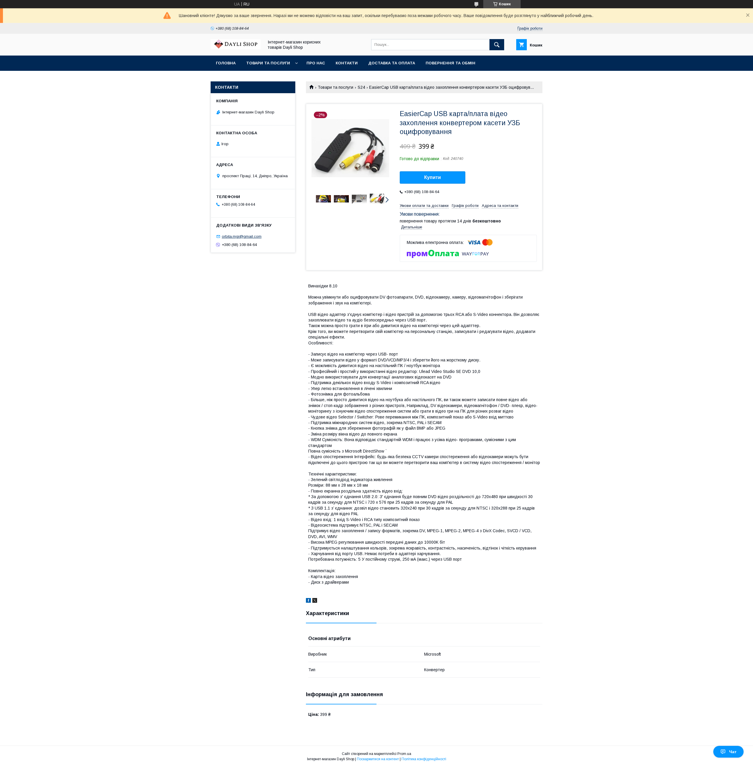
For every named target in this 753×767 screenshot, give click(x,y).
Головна (226, 63)
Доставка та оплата (391, 63)
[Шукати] (496, 44)
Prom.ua (404, 754)
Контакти (347, 63)
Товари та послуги (268, 63)
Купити (432, 177)
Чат (733, 751)
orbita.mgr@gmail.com (241, 236)
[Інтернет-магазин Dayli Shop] (236, 48)
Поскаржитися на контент (378, 759)
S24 (361, 87)
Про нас (315, 63)
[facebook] (308, 601)
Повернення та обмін (450, 63)
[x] (314, 601)
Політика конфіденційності (424, 759)
